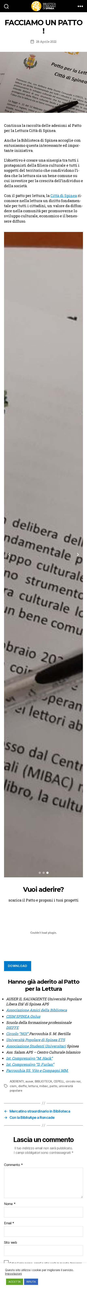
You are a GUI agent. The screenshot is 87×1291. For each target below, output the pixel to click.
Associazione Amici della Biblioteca (36, 1010)
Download (17, 966)
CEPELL (59, 1081)
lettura (33, 1086)
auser (29, 1081)
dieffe (22, 1086)
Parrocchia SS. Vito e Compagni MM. (37, 1070)
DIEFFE (12, 1027)
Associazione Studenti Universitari (36, 1046)
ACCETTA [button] (14, 1281)
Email (9, 1223)
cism (13, 1086)
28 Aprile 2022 (46, 41)
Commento (13, 1165)
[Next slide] (78, 554)
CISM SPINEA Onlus (23, 1016)
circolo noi (73, 1081)
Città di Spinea (63, 195)
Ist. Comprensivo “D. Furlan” (30, 1064)
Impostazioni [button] (13, 1274)
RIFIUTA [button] (31, 1281)
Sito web (10, 1242)
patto (53, 1086)
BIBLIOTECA (43, 1081)
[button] (40, 873)
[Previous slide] (9, 554)
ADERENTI (17, 1081)
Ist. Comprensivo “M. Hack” (29, 1058)
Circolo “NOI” (17, 1033)
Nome (9, 1204)
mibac (43, 1086)
